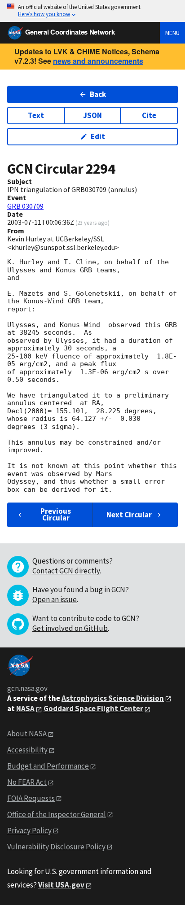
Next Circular (129, 515)
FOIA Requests (31, 798)
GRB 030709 (25, 205)
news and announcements (98, 61)
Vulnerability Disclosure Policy (56, 847)
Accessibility (27, 750)
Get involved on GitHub (70, 628)
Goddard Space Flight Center (93, 708)
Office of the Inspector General (56, 814)
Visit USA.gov (61, 885)
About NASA (27, 734)
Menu (172, 33)
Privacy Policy (29, 830)
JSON (92, 115)
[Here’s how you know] (92, 11)
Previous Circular (55, 514)
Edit (98, 136)
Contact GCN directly (66, 571)
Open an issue (54, 599)
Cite (149, 115)
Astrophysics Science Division (113, 698)
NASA (25, 708)
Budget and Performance (48, 766)
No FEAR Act (27, 782)
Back (98, 94)
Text (36, 115)
